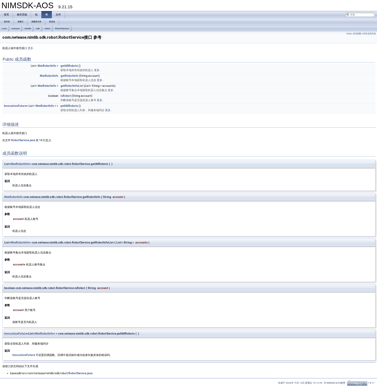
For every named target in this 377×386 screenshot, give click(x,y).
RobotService (62, 28)
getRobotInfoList (71, 85)
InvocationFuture (15, 105)
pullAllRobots (69, 105)
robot (47, 28)
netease (16, 28)
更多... (31, 48)
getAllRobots (69, 65)
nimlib (28, 28)
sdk (38, 28)
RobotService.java (23, 140)
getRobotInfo (69, 75)
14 (40, 140)
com (4, 28)
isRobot (65, 95)
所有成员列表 (369, 33)
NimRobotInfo (47, 65)
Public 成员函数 (353, 33)
